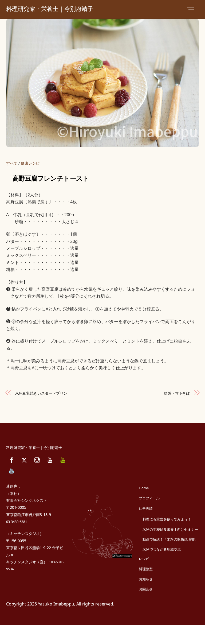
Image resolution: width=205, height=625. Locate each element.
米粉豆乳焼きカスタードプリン (41, 393)
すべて (11, 163)
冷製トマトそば (177, 393)
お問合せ (146, 589)
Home (144, 488)
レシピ (144, 558)
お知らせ (146, 579)
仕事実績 (146, 508)
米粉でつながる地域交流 (162, 549)
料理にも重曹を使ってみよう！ (167, 519)
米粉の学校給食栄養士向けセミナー (170, 529)
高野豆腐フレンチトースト (51, 178)
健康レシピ (30, 163)
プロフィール (149, 498)
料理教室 (146, 568)
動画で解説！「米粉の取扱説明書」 (170, 539)
